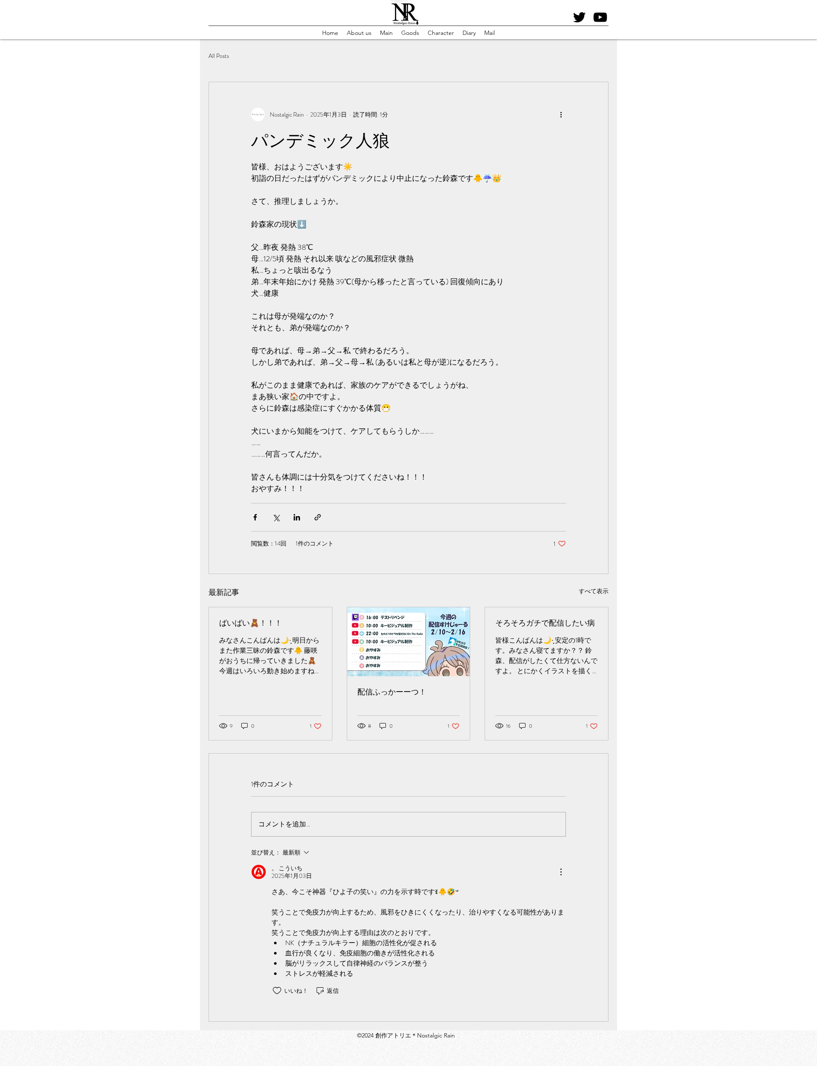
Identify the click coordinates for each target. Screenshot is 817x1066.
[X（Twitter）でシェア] (276, 517)
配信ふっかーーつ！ (391, 691)
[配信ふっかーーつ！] (408, 641)
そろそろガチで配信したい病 (545, 623)
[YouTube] (600, 17)
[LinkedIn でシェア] (297, 517)
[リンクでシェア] (318, 517)
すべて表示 (593, 591)
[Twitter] (579, 17)
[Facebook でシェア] (255, 517)
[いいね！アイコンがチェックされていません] (277, 991)
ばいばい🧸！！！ (250, 623)
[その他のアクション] (561, 114)
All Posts (219, 56)
